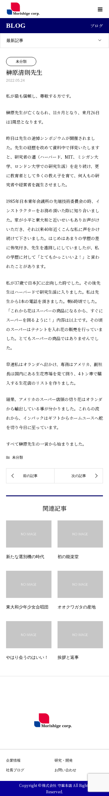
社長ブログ (15, 770)
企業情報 (13, 760)
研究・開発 (63, 760)
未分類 (21, 61)
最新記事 (14, 40)
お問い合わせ (65, 770)
